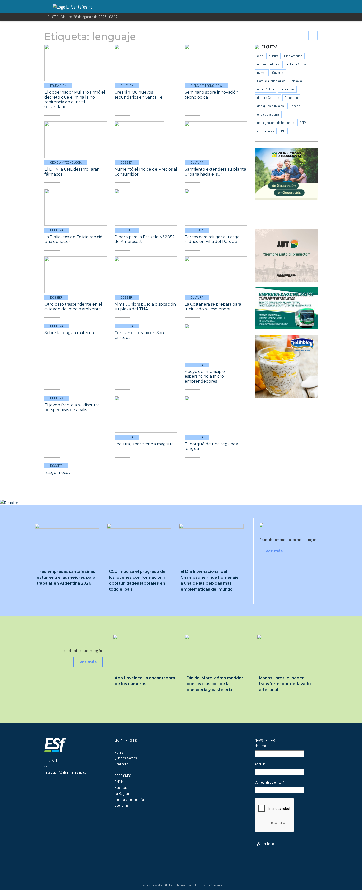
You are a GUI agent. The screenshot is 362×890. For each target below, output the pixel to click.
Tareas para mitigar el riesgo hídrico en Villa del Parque (212, 239)
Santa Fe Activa (296, 64)
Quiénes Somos (126, 758)
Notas (119, 752)
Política (120, 781)
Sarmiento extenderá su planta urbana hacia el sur (215, 172)
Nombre (260, 745)
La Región (122, 793)
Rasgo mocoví (58, 472)
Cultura (126, 85)
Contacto (121, 764)
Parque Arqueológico (271, 81)
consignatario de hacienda (275, 122)
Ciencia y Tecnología (206, 85)
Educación (58, 85)
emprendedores (268, 64)
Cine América (293, 56)
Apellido (260, 764)
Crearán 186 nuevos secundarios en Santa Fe (139, 95)
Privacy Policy (192, 885)
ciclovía (296, 81)
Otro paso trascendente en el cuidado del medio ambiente (73, 307)
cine (260, 56)
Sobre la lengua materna (69, 332)
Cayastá (278, 72)
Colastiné (291, 97)
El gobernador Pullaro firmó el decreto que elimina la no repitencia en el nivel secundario (74, 99)
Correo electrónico (270, 782)
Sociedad (121, 787)
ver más (274, 551)
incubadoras (265, 131)
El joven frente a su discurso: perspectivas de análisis (72, 407)
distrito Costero (268, 97)
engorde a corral (268, 114)
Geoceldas (287, 89)
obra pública (265, 89)
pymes (261, 72)
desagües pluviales (270, 106)
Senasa (295, 106)
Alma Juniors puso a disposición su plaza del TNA (145, 307)
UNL (282, 131)
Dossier (126, 162)
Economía (122, 805)
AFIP (303, 122)
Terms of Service (209, 885)
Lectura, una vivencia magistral (145, 444)
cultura (274, 56)
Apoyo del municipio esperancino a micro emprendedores (205, 376)
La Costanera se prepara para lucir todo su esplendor (213, 307)
